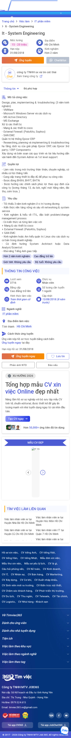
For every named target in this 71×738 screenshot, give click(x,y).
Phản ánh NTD (18, 365)
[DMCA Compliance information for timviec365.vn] (25, 715)
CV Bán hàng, (36, 574)
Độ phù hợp (30, 88)
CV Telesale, (42, 596)
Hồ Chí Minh (24, 326)
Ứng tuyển (25, 60)
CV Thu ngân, (25, 596)
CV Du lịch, (8, 596)
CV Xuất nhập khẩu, (46, 579)
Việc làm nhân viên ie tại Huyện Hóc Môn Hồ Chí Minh (49, 521)
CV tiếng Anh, (29, 552)
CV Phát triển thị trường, (49, 590)
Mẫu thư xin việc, (12, 563)
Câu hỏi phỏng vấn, (13, 569)
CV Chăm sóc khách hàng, (17, 590)
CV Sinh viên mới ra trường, (18, 585)
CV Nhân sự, (18, 574)
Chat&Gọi (60, 60)
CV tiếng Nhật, (29, 558)
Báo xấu (53, 365)
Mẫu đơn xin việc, (50, 558)
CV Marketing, (54, 574)
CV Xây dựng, (10, 579)
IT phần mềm (10, 313)
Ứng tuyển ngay (11, 342)
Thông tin (9, 88)
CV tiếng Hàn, (10, 558)
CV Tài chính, (60, 596)
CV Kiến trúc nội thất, (49, 585)
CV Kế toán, (33, 569)
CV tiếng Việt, (47, 552)
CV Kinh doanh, (52, 569)
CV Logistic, (9, 601)
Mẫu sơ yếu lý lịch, (35, 563)
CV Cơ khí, (26, 579)
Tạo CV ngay (16, 418)
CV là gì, (53, 563)
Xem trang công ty (27, 76)
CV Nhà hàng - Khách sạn (33, 601)
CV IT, (5, 574)
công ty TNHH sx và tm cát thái (36, 72)
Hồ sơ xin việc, (10, 552)
